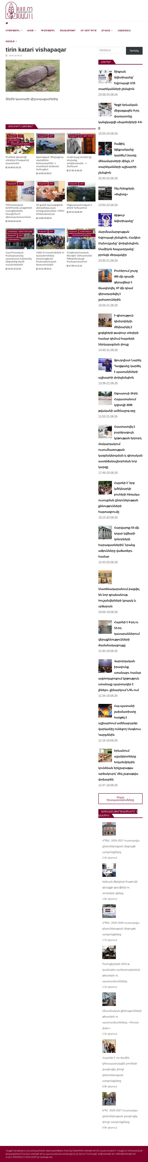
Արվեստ (105, 30)
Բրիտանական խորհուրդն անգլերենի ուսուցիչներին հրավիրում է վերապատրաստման (19, 211)
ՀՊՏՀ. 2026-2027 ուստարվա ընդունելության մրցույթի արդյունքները (121, 846)
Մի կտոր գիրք (88, 30)
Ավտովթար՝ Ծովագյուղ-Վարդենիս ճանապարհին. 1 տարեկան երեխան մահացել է (50, 163)
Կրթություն (13, 30)
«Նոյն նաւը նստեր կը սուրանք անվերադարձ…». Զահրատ (79, 161)
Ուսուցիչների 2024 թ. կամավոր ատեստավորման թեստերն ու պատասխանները (121, 972)
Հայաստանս (124, 30)
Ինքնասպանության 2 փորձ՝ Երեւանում (79, 206)
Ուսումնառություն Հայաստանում (20, 144)
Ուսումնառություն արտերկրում (81, 235)
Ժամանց (10, 41)
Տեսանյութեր (68, 30)
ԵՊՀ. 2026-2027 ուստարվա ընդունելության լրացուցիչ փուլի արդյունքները (120, 1116)
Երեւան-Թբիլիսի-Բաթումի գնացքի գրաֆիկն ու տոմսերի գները (120, 887)
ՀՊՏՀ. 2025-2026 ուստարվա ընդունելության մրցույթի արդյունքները (121, 928)
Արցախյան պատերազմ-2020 (20, 231)
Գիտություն (48, 30)
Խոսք (30, 30)
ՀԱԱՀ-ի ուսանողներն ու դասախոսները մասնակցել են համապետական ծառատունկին (50, 258)
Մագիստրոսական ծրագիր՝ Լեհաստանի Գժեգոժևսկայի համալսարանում (79, 257)
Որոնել (134, 50)
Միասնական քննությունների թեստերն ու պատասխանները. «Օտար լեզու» (122, 1019)
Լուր (21, 136)
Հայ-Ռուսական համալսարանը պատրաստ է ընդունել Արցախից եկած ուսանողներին (19, 258)
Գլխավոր (12, 136)
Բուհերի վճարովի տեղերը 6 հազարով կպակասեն (17, 160)
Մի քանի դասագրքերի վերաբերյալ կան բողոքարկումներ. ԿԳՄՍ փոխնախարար (50, 209)
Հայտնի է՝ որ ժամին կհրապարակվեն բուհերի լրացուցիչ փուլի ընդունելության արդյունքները (119, 1069)
